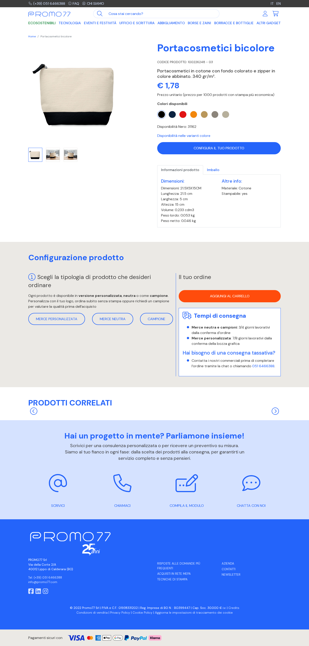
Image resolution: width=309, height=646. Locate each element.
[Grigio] (215, 114)
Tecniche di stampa (172, 579)
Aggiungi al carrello (230, 296)
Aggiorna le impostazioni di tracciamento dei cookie (194, 613)
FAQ (76, 3)
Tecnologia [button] (70, 23)
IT (273, 3)
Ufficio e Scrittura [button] (136, 23)
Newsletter (231, 575)
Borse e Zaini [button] (199, 23)
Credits (233, 608)
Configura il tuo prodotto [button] (219, 148)
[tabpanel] (219, 201)
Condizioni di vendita (92, 613)
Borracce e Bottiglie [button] (234, 23)
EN (278, 3)
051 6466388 (263, 366)
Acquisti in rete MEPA (174, 574)
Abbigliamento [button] (171, 23)
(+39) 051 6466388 (49, 3)
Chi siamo (95, 3)
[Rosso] (182, 114)
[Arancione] (193, 114)
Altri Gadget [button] (269, 23)
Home (32, 36)
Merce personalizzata (56, 319)
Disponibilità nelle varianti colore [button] (183, 135)
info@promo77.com (42, 582)
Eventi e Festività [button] (100, 23)
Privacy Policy (120, 613)
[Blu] (172, 114)
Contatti (228, 569)
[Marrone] (204, 114)
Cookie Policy (142, 613)
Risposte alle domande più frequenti (178, 566)
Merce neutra (113, 319)
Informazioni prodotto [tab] (180, 169)
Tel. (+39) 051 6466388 (45, 577)
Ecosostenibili (42, 23)
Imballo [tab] (213, 169)
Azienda (228, 563)
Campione (156, 319)
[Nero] (161, 114)
